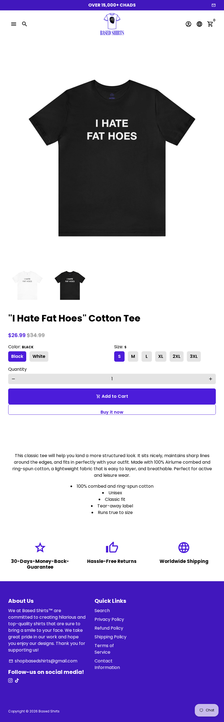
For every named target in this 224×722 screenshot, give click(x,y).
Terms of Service (104, 648)
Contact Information (107, 664)
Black (17, 356)
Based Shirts (49, 711)
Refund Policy (109, 628)
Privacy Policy (109, 619)
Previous (15, 158)
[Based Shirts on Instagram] (10, 680)
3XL (194, 356)
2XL (177, 356)
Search (102, 610)
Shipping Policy (110, 637)
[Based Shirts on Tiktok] (17, 680)
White (39, 356)
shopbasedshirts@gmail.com (43, 661)
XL (160, 356)
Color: (21, 347)
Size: (120, 347)
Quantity (17, 369)
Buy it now (112, 412)
